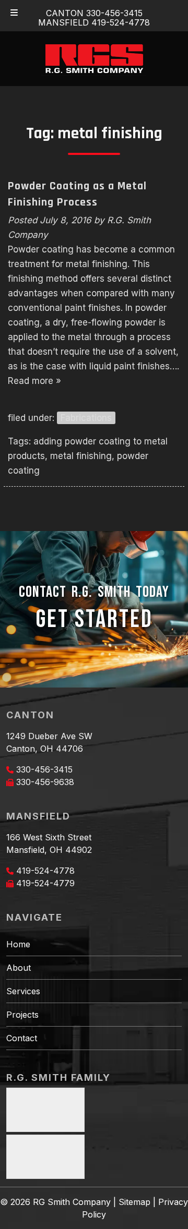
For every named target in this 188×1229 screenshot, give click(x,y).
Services (23, 991)
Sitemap (134, 1202)
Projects (22, 1014)
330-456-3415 (44, 769)
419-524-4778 (45, 870)
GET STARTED (94, 619)
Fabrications (86, 418)
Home (18, 944)
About (18, 967)
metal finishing (81, 456)
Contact (21, 1038)
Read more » (34, 381)
